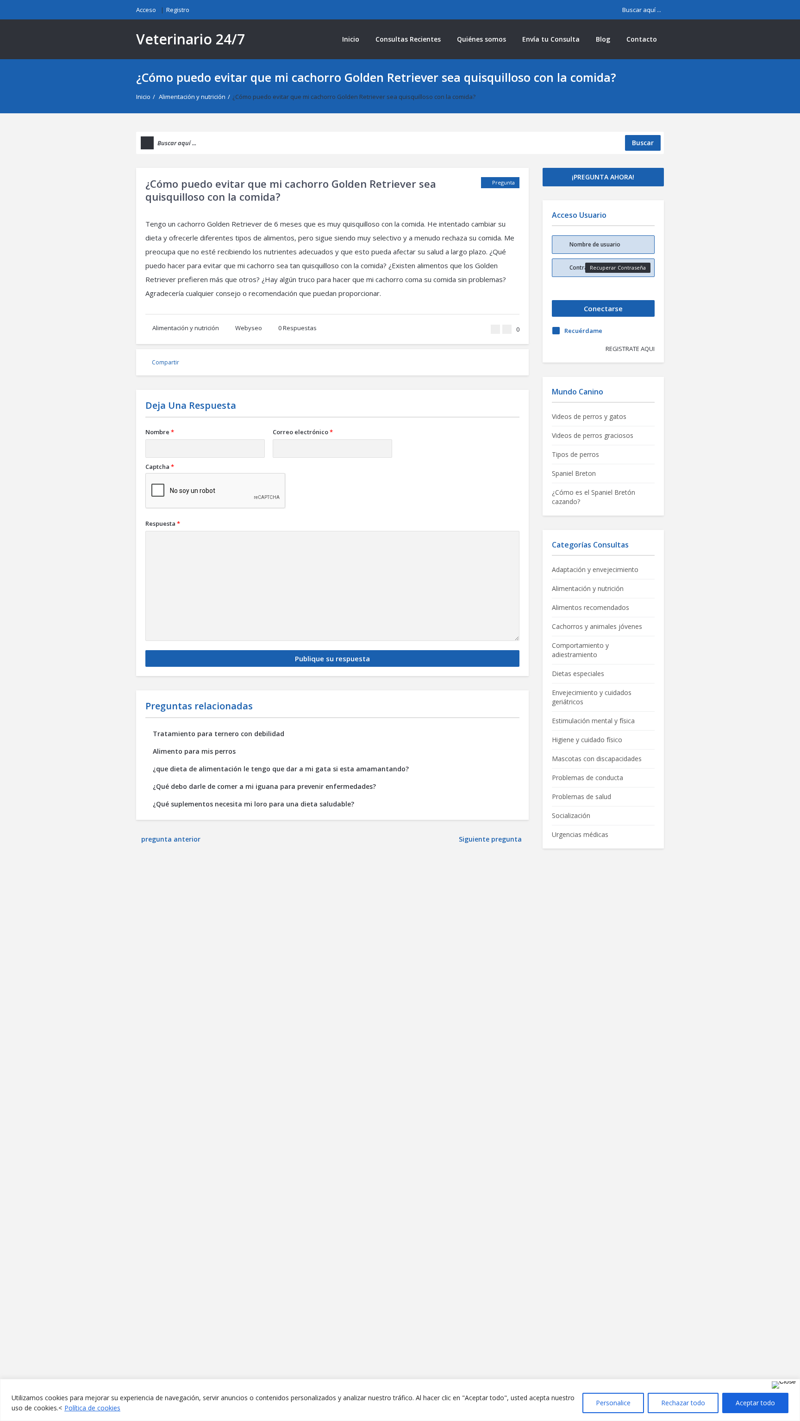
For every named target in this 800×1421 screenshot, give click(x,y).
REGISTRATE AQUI (630, 348)
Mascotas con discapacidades (597, 758)
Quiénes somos (481, 39)
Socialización (571, 815)
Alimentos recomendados (590, 607)
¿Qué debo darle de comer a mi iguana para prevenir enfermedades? (264, 786)
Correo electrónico (303, 432)
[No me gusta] (507, 329)
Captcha (159, 466)
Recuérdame (583, 330)
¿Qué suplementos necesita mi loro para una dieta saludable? (253, 804)
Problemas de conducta (587, 777)
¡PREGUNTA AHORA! (603, 176)
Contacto (641, 39)
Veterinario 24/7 (190, 39)
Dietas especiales (578, 673)
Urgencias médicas (580, 834)
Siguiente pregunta (491, 839)
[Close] (784, 1385)
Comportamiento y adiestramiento (580, 650)
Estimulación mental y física (593, 720)
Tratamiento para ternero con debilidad (218, 733)
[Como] (495, 329)
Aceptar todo (755, 1402)
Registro (177, 10)
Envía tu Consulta (551, 39)
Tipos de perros (575, 454)
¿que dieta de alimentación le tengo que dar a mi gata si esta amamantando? (281, 768)
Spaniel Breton (574, 473)
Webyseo (248, 328)
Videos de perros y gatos (589, 416)
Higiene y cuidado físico (587, 739)
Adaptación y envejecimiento (595, 569)
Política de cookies (92, 1407)
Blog (603, 39)
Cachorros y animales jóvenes (597, 626)
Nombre (159, 432)
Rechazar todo (683, 1402)
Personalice (613, 1402)
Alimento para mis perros (194, 751)
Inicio (350, 39)
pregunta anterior (170, 839)
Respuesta (162, 523)
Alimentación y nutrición (192, 96)
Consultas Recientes (408, 39)
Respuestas (297, 328)
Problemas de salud (581, 796)
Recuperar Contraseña (618, 267)
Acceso (146, 10)
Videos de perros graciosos (592, 435)
